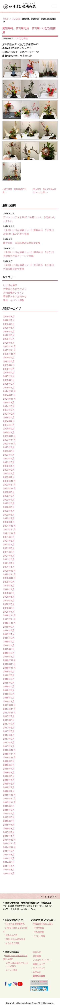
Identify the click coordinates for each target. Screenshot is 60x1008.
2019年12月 (9, 615)
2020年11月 (9, 574)
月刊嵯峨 (37, 955)
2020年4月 (8, 600)
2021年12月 (9, 525)
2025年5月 (8, 372)
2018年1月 (8, 701)
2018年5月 (8, 686)
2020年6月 (8, 593)
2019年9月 (8, 626)
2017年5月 (8, 731)
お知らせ (37, 951)
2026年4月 (8, 331)
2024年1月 (8, 432)
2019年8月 (8, 630)
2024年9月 (8, 402)
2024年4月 (8, 421)
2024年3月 (8, 424)
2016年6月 (8, 772)
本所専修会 (39, 927)
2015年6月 (8, 817)
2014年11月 (9, 843)
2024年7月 (8, 409)
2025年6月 (8, 368)
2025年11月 (9, 350)
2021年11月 (9, 529)
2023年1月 (8, 477)
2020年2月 (8, 608)
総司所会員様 (39, 975)
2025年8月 (8, 361)
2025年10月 (9, 353)
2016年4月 (8, 779)
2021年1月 (8, 566)
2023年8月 (8, 451)
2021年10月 (9, 533)
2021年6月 (8, 548)
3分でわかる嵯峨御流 (14, 923)
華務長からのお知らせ (14, 296)
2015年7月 (8, 813)
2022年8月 (8, 495)
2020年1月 (8, 611)
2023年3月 (8, 469)
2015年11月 (9, 798)
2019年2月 (8, 652)
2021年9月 (8, 537)
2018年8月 (8, 675)
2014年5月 (8, 862)
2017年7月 (8, 723)
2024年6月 (8, 413)
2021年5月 (8, 552)
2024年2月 (8, 428)
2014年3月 (8, 869)
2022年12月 (9, 480)
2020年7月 (8, 589)
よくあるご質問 (12, 942)
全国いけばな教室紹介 (15, 938)
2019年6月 (8, 637)
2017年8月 (8, 720)
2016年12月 (9, 749)
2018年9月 (8, 671)
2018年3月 (8, 693)
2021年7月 (8, 544)
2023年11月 (9, 439)
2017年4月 (8, 734)
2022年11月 (9, 484)
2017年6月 (8, 727)
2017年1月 (8, 746)
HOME (5, 19)
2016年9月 (8, 761)
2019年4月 (8, 645)
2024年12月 (9, 391)
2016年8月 (8, 765)
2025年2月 (8, 383)
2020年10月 (9, 578)
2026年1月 (8, 342)
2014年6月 (8, 858)
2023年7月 (8, 454)
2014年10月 (9, 847)
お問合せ (37, 971)
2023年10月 (9, 443)
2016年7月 (8, 768)
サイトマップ (39, 967)
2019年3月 (8, 649)
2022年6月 (8, 503)
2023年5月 (8, 462)
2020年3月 (8, 604)
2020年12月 (9, 570)
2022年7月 (8, 499)
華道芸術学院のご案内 (43, 923)
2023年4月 (8, 465)
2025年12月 (9, 346)
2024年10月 (9, 398)
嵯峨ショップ (39, 963)
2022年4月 (8, 510)
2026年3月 (8, 335)
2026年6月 (8, 324)
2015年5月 (8, 821)
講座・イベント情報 (13, 300)
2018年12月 (9, 660)
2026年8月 (8, 316)
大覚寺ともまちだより (14, 288)
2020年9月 (8, 581)
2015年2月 (8, 832)
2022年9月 (8, 492)
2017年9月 (8, 716)
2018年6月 (8, 682)
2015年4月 (8, 824)
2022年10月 (9, 488)
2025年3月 (8, 380)
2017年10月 (9, 712)
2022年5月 (8, 507)
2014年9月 (8, 850)
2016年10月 (9, 757)
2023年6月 (8, 458)
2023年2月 (8, 473)
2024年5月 (8, 417)
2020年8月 (8, 585)
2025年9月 (8, 357)
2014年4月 (8, 865)
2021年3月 (8, 559)
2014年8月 (8, 854)
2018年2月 (8, 697)
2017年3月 (8, 738)
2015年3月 (8, 828)
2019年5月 (8, 641)
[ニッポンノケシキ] (39, 989)
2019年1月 (8, 656)
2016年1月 (8, 791)
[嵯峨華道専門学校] (39, 983)
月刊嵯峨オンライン (13, 292)
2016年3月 (8, 783)
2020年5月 (8, 596)
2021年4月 (8, 555)
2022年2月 (8, 518)
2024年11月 (9, 395)
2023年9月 (8, 447)
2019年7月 (8, 634)
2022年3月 (8, 514)
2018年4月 (8, 690)
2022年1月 (8, 522)
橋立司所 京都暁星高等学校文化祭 (21, 242)
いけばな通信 (15, 19)
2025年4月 (8, 376)
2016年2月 (8, 787)
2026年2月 (8, 338)
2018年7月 (8, 678)
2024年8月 (8, 406)
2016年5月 (8, 776)
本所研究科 (39, 931)
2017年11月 (9, 708)
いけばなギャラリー (42, 959)
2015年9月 (8, 806)
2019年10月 (9, 622)
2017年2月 (8, 742)
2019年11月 (9, 619)
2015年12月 (9, 794)
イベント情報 (39, 935)
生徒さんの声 (11, 934)
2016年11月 (9, 753)
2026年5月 (8, 327)
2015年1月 (8, 835)
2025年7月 (8, 365)
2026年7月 (8, 320)
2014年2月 (8, 873)
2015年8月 (8, 809)
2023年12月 (9, 436)
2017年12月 (9, 705)
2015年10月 (9, 802)
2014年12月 (9, 839)
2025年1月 (8, 387)
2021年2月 (8, 563)
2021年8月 (8, 540)
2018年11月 (9, 664)
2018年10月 (9, 667)
